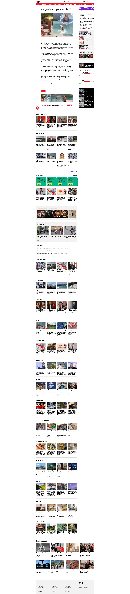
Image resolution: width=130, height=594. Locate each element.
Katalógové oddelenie (68, 588)
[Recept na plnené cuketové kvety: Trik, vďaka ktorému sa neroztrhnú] (62, 446)
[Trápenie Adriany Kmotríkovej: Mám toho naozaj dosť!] (41, 119)
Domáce (38, 4)
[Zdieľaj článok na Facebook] (37, 100)
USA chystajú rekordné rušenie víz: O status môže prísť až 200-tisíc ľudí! (72, 292)
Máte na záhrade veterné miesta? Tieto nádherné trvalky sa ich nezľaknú (72, 532)
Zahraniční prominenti (50, 315)
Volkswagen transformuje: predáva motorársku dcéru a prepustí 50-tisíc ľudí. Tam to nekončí (51, 412)
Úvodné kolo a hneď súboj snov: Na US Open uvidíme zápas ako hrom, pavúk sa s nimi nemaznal (51, 391)
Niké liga (58, 395)
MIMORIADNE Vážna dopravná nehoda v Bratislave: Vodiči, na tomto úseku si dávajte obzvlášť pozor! (88, 100)
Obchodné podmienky (55, 587)
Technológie (40, 461)
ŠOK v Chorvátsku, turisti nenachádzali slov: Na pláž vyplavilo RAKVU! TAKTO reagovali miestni (51, 331)
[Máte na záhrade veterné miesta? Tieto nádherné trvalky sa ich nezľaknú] (72, 527)
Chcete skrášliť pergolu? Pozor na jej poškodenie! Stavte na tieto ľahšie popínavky (51, 533)
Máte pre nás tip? (67, 591)
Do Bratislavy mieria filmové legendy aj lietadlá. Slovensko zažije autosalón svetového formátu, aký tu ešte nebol (40, 412)
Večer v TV (87, 70)
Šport (55, 4)
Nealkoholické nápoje (71, 454)
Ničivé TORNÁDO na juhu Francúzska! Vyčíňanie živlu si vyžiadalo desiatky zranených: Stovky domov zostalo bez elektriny (88, 105)
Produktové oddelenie (68, 586)
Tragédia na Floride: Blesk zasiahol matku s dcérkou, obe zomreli (40, 291)
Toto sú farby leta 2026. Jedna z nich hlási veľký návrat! (46, 255)
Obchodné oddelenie (68, 587)
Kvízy (71, 4)
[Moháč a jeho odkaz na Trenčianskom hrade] (57, 230)
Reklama (53, 582)
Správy (38, 240)
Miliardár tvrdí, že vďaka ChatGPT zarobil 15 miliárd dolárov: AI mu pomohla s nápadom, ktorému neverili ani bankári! (72, 372)
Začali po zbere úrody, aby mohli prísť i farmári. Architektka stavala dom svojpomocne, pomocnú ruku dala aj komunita (51, 514)
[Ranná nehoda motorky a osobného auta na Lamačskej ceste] (43, 230)
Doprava (58, 415)
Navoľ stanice (80, 86)
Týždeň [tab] (92, 11)
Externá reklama (54, 586)
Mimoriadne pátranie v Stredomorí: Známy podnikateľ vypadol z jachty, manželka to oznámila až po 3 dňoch (61, 372)
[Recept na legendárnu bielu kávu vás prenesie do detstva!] (72, 446)
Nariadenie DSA (40, 591)
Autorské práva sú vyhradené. (82, 585)
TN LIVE (38, 481)
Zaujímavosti (60, 4)
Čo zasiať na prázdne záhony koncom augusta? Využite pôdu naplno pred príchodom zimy (40, 533)
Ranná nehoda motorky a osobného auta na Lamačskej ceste (42, 238)
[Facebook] (79, 583)
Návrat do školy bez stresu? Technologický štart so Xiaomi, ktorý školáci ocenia (61, 198)
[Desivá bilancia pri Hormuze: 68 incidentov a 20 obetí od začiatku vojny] (62, 285)
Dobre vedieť (37, 200)
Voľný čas (86, 4)
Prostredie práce (38, 435)
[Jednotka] (80, 78)
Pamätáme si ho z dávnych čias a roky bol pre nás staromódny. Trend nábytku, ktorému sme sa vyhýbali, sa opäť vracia (40, 514)
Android (69, 475)
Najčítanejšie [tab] (82, 11)
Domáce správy (41, 260)
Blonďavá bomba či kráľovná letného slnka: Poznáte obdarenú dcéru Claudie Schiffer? (52, 253)
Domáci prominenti (38, 127)
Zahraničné (43, 4)
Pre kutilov (40, 521)
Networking (58, 436)
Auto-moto (39, 400)
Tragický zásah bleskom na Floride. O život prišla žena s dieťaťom (72, 492)
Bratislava (69, 275)
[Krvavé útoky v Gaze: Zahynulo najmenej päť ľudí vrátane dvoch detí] (51, 285)
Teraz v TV (81, 70)
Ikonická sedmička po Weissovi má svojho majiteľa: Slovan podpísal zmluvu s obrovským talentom (62, 392)
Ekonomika (66, 4)
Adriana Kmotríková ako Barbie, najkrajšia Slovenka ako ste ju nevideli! (51, 126)
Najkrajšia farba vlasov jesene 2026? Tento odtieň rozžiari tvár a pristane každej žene (88, 65)
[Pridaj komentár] (37, 97)
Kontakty (66, 582)
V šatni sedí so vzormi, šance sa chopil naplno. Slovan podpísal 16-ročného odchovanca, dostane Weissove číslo (51, 493)
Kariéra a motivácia (42, 421)
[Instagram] (81, 583)
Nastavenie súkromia (41, 587)
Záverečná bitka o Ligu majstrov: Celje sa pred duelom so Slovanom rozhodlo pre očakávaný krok (40, 392)
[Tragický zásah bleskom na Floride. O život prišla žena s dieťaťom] (72, 486)
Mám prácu (69, 435)
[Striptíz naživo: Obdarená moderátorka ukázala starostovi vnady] (62, 119)
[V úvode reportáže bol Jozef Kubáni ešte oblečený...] (56, 98)
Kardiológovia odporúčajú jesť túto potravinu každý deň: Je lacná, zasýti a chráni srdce (72, 331)
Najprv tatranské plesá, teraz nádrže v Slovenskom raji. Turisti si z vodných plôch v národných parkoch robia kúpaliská (40, 493)
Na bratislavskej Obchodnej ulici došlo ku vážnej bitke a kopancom (70, 238)
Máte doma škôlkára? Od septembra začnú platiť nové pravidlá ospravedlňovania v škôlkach (51, 433)
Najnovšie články (40, 245)
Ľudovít (74, 1)
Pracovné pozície (39, 175)
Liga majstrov (38, 395)
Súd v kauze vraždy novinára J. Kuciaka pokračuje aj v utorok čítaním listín (61, 493)
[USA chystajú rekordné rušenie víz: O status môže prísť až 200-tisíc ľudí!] (72, 285)
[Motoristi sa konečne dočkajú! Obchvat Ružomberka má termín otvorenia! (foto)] (51, 365)
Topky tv (75, 4)
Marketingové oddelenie (68, 590)
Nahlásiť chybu (43, 108)
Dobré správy (40, 341)
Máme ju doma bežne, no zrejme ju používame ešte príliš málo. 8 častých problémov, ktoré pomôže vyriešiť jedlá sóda (62, 514)
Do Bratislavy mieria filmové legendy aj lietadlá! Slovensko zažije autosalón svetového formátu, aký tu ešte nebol (72, 198)
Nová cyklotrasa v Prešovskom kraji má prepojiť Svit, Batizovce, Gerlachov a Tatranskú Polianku (61, 412)
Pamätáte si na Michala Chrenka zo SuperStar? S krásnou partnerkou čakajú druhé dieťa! (72, 311)
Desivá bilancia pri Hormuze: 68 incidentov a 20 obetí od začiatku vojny (61, 292)
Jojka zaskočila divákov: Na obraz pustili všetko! (72, 125)
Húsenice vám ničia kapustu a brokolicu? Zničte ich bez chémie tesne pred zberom (61, 533)
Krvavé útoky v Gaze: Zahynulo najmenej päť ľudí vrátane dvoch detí (51, 291)
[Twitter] (82, 583)
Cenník (52, 588)
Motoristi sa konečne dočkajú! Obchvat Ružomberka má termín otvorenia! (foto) (51, 371)
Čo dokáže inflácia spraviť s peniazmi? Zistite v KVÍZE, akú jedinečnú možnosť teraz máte (51, 198)
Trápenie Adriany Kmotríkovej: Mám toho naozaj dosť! (40, 125)
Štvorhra (48, 394)
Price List (53, 590)
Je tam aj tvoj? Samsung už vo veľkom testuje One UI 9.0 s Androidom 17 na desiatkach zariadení (72, 472)
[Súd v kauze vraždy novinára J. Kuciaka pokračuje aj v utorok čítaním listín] (62, 486)
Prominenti (50, 4)
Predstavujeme (70, 415)
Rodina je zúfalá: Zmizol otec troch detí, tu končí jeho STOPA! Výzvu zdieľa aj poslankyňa (52, 248)
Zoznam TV (40, 224)
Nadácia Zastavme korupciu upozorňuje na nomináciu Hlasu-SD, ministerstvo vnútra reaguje (72, 272)
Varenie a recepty (42, 441)
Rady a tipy (58, 455)
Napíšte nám (40, 590)
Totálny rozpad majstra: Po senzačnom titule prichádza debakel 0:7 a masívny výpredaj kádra (72, 391)
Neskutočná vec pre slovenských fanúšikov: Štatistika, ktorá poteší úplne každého (51, 352)
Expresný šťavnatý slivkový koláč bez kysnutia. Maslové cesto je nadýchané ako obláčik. (40, 453)
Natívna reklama (54, 591)
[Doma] (80, 80)
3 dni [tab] (88, 11)
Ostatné (69, 394)
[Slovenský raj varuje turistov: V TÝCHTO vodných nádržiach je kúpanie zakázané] (51, 265)
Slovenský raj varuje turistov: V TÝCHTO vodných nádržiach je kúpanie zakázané (50, 250)
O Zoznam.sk (40, 582)
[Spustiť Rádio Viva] (86, 7)
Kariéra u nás (40, 588)
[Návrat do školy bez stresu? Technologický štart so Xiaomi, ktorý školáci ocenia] (62, 346)
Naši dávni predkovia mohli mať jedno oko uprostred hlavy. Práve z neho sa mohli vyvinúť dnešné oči (51, 473)
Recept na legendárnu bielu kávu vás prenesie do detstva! (72, 452)
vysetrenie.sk (69, 334)
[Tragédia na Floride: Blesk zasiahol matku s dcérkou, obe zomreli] (41, 285)
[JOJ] (80, 75)
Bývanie (38, 502)
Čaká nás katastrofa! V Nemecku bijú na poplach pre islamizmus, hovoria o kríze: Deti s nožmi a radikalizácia (88, 96)
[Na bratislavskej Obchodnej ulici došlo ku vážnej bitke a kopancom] (70, 230)
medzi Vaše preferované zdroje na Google (53, 105)
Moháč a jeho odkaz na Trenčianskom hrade (56, 237)
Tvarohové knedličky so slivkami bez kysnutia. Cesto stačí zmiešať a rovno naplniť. (51, 453)
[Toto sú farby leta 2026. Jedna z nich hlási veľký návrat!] (41, 325)
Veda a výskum (49, 476)
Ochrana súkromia (40, 586)
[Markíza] (80, 72)
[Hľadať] (93, 4)
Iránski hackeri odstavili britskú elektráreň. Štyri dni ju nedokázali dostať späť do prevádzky (40, 472)
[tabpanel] (86, 21)
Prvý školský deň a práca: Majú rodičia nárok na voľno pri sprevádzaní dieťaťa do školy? (40, 432)
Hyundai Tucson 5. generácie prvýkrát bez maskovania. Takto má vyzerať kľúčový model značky (72, 412)
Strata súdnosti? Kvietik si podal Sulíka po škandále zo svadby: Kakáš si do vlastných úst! (62, 311)
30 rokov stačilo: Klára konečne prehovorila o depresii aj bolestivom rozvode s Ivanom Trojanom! (51, 312)
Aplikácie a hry (59, 476)
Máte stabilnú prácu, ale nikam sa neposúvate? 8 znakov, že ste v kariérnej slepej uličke (72, 432)
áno (42, 86)
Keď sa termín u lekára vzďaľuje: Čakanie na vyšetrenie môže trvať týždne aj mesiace (40, 198)
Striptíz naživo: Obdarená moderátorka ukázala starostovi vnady (62, 125)
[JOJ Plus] (80, 83)
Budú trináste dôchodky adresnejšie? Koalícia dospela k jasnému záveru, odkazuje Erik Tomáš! (40, 372)
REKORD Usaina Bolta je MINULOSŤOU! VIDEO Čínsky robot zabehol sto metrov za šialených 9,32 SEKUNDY (62, 332)
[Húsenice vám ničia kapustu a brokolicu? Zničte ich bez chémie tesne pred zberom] (62, 527)
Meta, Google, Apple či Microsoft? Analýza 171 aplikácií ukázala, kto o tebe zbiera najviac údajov (61, 473)
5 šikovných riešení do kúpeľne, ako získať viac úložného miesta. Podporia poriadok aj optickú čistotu (72, 514)
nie (42, 88)
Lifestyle (80, 4)
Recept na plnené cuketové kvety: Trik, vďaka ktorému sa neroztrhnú (61, 453)
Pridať (70, 105)
